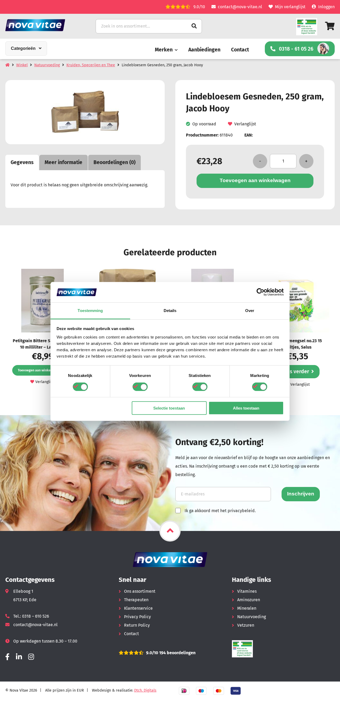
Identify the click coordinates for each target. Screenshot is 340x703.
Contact (240, 50)
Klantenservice (138, 608)
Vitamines (247, 591)
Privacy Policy (137, 616)
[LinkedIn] (19, 657)
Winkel (22, 65)
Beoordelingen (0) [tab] (114, 162)
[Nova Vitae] (42, 25)
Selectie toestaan (169, 408)
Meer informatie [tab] (63, 162)
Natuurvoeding (47, 65)
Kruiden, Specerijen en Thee (90, 65)
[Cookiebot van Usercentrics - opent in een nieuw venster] (260, 292)
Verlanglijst (245, 123)
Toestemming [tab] (90, 310)
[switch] (140, 387)
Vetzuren (245, 625)
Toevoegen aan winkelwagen (255, 180)
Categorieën (23, 48)
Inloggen (326, 6)
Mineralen (246, 608)
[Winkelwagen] (330, 26)
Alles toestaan (246, 408)
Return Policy (137, 625)
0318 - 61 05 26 (296, 49)
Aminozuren (248, 599)
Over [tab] (249, 310)
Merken (164, 50)
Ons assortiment (139, 591)
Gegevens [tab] (22, 162)
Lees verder (295, 371)
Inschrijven (300, 494)
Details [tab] (170, 310)
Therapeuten (136, 599)
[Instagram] (31, 657)
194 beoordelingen (177, 652)
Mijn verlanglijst (290, 6)
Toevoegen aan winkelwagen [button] (39, 370)
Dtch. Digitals (145, 690)
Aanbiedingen (204, 50)
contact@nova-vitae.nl (240, 6)
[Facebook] (7, 657)
